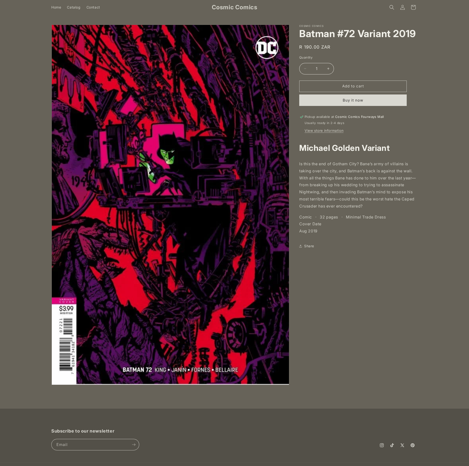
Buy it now (353, 100)
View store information (324, 130)
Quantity (305, 57)
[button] (391, 7)
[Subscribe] (133, 444)
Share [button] (309, 246)
